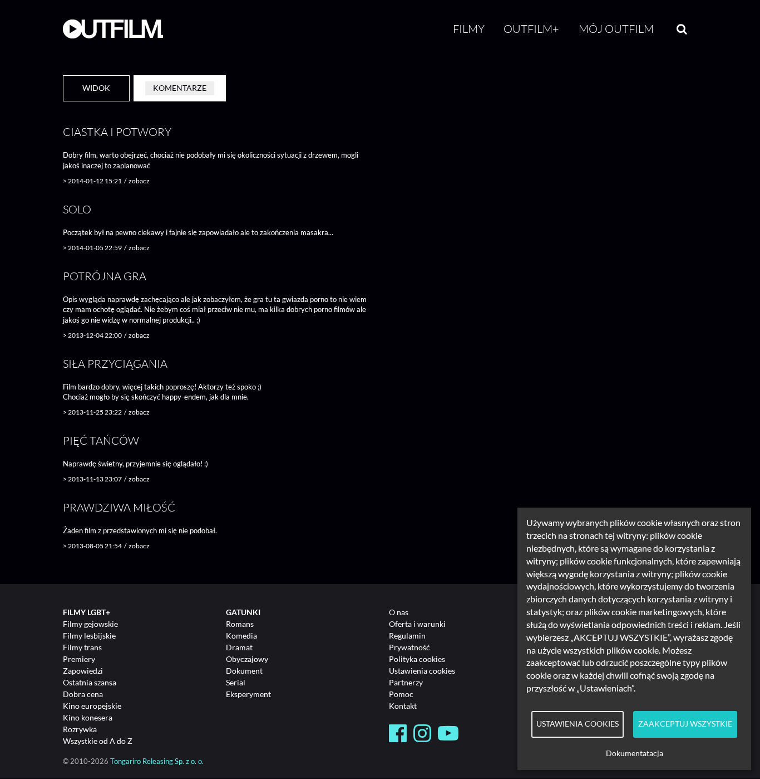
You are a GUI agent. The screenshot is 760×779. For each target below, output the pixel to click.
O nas (398, 612)
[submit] (682, 29)
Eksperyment (248, 694)
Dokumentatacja (634, 753)
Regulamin (407, 635)
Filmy (469, 29)
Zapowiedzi (83, 670)
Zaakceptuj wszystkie (685, 723)
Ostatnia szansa (89, 682)
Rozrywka (80, 729)
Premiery (79, 659)
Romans (240, 624)
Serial (235, 682)
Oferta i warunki (417, 624)
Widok (96, 87)
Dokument (244, 670)
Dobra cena (83, 694)
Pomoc (401, 694)
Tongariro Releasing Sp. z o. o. (157, 761)
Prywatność (409, 647)
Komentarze (179, 87)
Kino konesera (87, 717)
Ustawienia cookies (422, 670)
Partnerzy (406, 682)
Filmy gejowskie (90, 624)
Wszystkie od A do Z (97, 741)
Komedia (241, 635)
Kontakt (403, 705)
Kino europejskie (92, 705)
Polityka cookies (417, 659)
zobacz (139, 181)
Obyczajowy (247, 659)
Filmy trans (82, 647)
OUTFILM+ (531, 29)
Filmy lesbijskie (89, 635)
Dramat (239, 647)
